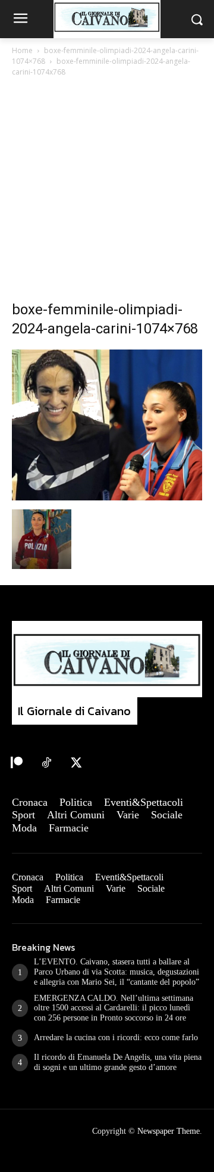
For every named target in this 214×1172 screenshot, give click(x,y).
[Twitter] (76, 763)
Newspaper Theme (168, 1131)
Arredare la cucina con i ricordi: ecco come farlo (116, 1037)
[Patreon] (17, 763)
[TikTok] (46, 763)
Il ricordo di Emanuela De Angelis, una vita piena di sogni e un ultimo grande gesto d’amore (118, 1062)
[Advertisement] (107, 192)
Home (22, 50)
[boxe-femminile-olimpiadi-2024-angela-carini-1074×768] (107, 497)
